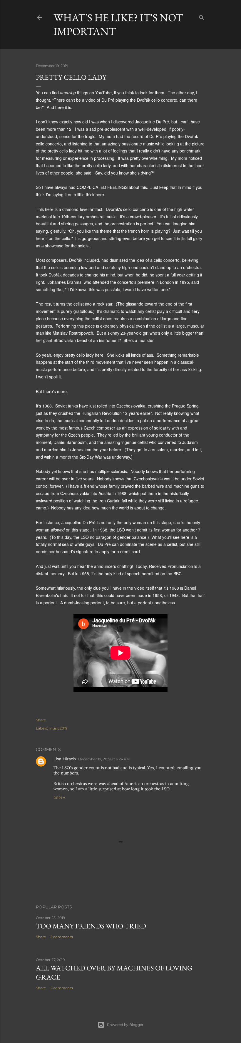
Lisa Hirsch (64, 759)
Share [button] (41, 720)
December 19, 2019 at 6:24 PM (104, 759)
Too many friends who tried (91, 925)
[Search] (201, 16)
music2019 (58, 728)
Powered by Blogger (125, 1024)
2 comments (61, 937)
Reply (59, 798)
